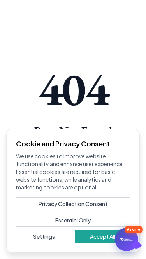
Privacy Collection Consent (73, 203)
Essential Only (73, 220)
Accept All (102, 236)
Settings (44, 236)
